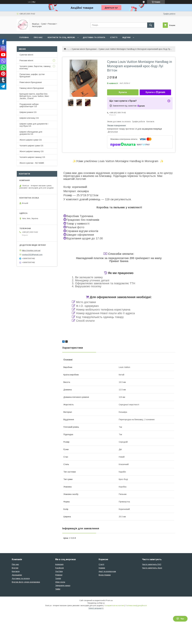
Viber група (60, 582)
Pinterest (58, 575)
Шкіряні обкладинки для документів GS (31, 133)
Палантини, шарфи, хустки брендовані (32, 75)
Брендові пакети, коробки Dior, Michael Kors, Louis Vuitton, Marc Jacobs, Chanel (34, 96)
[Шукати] (150, 25)
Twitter (57, 589)
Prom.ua (109, 600)
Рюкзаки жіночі (26, 60)
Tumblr (58, 578)
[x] (66, 342)
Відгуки (126, 37)
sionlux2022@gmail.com (32, 254)
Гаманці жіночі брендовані (32, 88)
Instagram (59, 564)
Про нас (38, 37)
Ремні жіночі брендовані (31, 82)
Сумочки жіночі (26, 55)
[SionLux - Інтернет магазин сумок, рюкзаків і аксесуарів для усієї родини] (23, 30)
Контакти (16, 571)
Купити (123, 92)
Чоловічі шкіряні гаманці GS (32, 157)
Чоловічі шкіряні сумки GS (31, 145)
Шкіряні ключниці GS (29, 118)
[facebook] (63, 342)
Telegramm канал (62, 585)
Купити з (150, 92)
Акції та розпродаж (107, 571)
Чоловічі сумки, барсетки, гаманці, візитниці (35, 67)
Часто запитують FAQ (151, 564)
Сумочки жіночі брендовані (84, 49)
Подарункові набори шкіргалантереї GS (29, 105)
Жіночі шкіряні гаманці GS (32, 151)
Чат (182, 619)
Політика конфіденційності (136, 606)
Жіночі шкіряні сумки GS (31, 140)
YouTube (59, 571)
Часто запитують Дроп (152, 568)
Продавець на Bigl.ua (96, 603)
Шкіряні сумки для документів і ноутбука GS (34, 125)
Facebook (59, 568)
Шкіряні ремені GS (28, 112)
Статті (113, 37)
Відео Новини (105, 575)
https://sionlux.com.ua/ (31, 250)
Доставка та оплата (94, 37)
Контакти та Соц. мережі (61, 37)
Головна (24, 37)
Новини (102, 568)
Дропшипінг (17, 575)
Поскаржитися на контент (114, 606)
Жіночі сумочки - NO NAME (32, 163)
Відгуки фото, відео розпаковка (26, 582)
